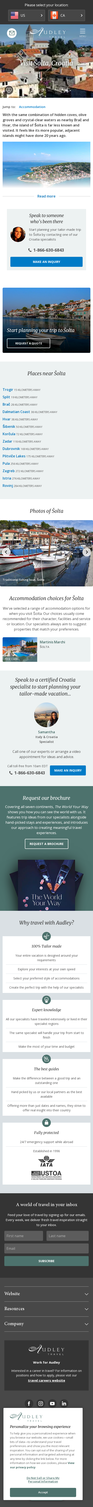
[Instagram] (40, 1403)
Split (6, 397)
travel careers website (46, 1380)
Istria (7, 478)
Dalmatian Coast (16, 411)
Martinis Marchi (52, 642)
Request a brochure (47, 844)
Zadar (7, 441)
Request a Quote (28, 343)
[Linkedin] (64, 1403)
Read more (46, 196)
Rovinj (8, 485)
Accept (43, 1492)
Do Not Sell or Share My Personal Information (43, 1479)
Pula (6, 463)
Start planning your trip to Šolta (40, 330)
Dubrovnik (11, 448)
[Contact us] (12, 33)
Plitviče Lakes (14, 456)
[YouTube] (52, 1403)
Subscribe (46, 1261)
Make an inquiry (46, 262)
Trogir (8, 389)
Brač (78, 120)
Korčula (9, 434)
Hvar (7, 125)
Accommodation (32, 107)
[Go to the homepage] (48, 32)
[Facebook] (29, 1403)
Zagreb (9, 470)
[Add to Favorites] (9, 90)
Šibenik (9, 426)
